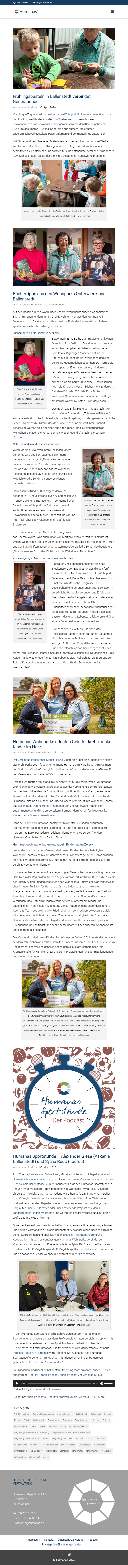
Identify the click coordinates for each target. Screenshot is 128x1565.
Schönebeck (99, 1445)
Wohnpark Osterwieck (65, 396)
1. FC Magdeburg (22, 1414)
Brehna (17, 1420)
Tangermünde (92, 1451)
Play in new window (36, 1389)
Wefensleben (20, 1457)
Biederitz (108, 1414)
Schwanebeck (85, 1445)
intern (33, 1426)
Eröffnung (67, 1420)
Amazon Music (92, 1374)
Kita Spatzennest (63, 119)
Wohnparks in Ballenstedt (44, 505)
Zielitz (46, 1457)
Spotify (33, 1374)
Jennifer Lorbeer (27, 107)
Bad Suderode (82, 1414)
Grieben (95, 1420)
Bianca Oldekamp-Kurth (32, 752)
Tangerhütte (77, 1451)
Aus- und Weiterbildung (43, 1414)
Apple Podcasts (36, 1397)
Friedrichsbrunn (59, 805)
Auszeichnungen (64, 1414)
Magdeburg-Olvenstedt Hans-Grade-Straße (71, 1432)
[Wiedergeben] (17, 1383)
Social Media (51, 1451)
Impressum (33, 1539)
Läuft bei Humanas (57, 1426)
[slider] (109, 1383)
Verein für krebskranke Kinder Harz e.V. (42, 759)
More (101, 1397)
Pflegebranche (20, 1445)
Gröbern (106, 1420)
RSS (93, 1397)
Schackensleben (68, 1445)
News (90, 1438)
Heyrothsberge (20, 1426)
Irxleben (42, 1426)
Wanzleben (107, 1451)
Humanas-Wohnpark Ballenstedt (71, 114)
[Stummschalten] (101, 1383)
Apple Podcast (68, 1374)
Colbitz (27, 1420)
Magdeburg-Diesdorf (78, 1426)
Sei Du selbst (36, 1451)
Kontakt (49, 1539)
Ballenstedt (25, 805)
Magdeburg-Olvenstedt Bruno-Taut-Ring (31, 1432)
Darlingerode (41, 805)
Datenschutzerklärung (71, 1539)
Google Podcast (48, 1374)
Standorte (64, 1451)
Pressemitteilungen (49, 1445)
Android (84, 1397)
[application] (64, 1383)
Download (56, 1389)
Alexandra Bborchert (30, 304)
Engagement (53, 1420)
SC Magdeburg (20, 1451)
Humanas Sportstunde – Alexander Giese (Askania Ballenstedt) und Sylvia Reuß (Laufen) (61, 1159)
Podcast (33, 1445)
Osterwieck (82, 805)
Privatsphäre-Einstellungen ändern (62, 1544)
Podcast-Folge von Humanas (31, 1352)
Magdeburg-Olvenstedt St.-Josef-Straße (31, 1438)
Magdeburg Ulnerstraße (62, 1438)
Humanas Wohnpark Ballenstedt (32, 1179)
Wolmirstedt (34, 1457)
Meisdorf (80, 1438)
